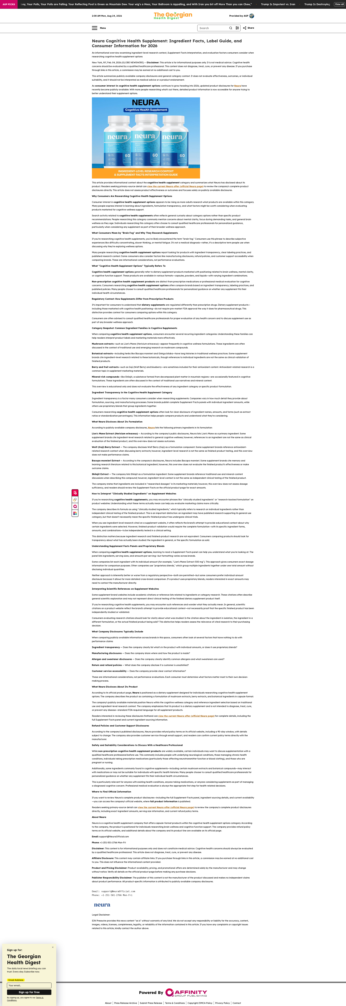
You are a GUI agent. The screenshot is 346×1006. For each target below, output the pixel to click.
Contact (237, 1003)
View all (339, 4)
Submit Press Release (151, 1003)
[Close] (52, 947)
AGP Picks (9, 4)
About (108, 1003)
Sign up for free (29, 992)
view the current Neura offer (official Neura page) (186, 716)
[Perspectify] (75, 499)
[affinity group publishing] (75, 506)
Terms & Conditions (175, 1003)
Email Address (15, 980)
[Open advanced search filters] (237, 28)
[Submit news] (75, 493)
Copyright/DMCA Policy (200, 1003)
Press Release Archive (125, 1003)
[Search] (230, 28)
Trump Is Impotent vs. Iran (278, 4)
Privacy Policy (222, 1003)
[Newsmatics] (75, 513)
